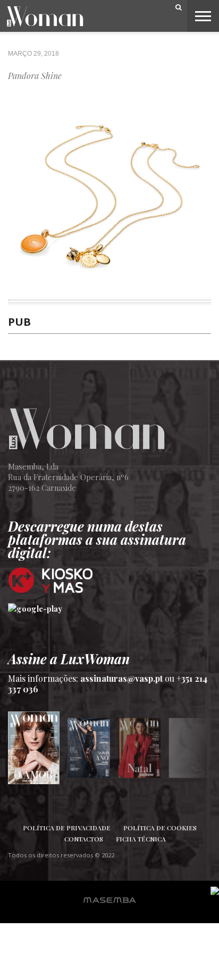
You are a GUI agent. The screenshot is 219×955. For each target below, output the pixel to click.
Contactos (83, 839)
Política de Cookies (160, 827)
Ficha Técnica (141, 839)
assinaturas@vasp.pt (121, 678)
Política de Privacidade (67, 827)
